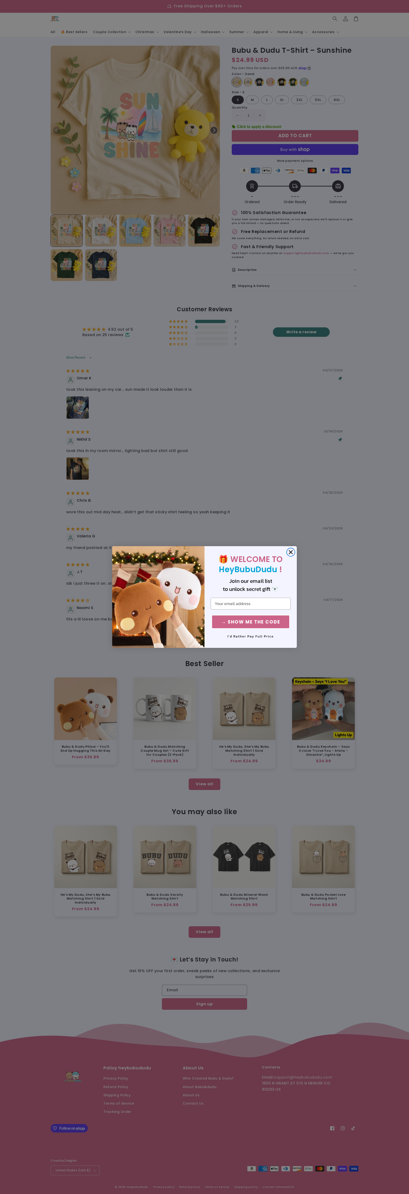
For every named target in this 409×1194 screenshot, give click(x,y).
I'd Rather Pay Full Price (250, 636)
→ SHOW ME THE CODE (250, 622)
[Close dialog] (291, 552)
